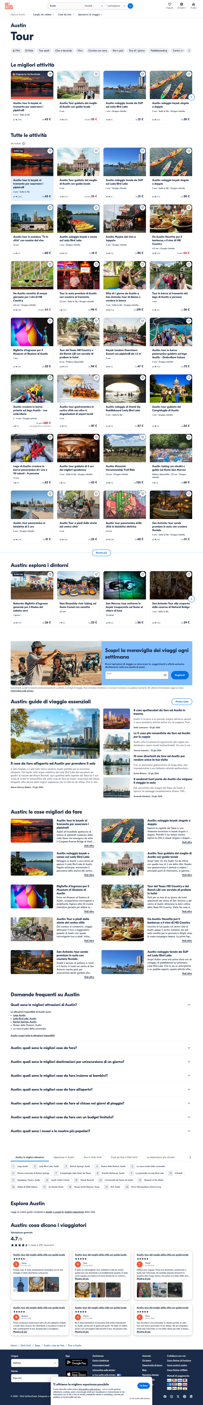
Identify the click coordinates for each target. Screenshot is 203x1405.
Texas (37, 1345)
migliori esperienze (74, 1212)
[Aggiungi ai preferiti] (50, 74)
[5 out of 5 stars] (39, 1259)
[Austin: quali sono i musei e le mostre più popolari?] (189, 1131)
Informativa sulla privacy (22, 691)
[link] (32, 97)
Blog (144, 1370)
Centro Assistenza (100, 1360)
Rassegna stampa (150, 1375)
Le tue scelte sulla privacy (104, 1375)
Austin (49, 1212)
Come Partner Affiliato (177, 1370)
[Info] (23, 143)
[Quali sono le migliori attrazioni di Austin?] (189, 1004)
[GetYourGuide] (9, 6)
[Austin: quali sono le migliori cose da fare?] (189, 1048)
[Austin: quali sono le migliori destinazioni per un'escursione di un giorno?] (189, 1061)
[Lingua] (181, 4)
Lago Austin (19, 1015)
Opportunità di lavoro (152, 1365)
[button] (32, 97)
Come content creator (177, 1365)
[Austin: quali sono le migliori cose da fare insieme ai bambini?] (189, 1075)
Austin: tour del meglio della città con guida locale (39, 1254)
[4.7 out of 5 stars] (20, 1245)
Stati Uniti (26, 1345)
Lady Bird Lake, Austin (24, 1018)
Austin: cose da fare (54, 1345)
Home (14, 1345)
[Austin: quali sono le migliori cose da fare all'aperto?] (189, 1089)
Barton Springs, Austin (24, 1022)
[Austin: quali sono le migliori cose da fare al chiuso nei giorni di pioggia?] (189, 1103)
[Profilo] (193, 4)
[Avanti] (191, 97)
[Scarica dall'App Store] (76, 1374)
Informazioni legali (100, 1365)
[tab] (30, 1157)
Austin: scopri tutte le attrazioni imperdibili (33, 1035)
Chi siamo (146, 1360)
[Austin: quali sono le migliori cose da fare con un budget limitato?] (189, 1117)
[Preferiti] (169, 4)
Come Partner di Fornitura (179, 1360)
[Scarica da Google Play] (76, 1363)
